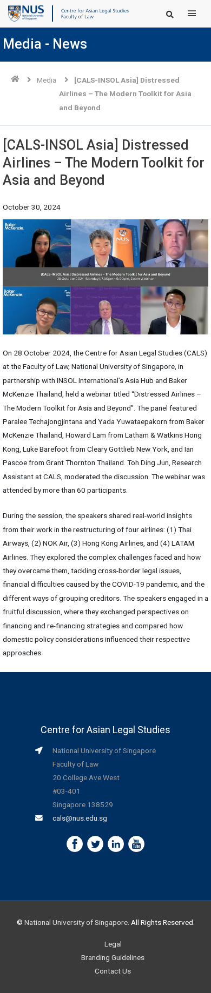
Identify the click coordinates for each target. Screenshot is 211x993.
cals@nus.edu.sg (79, 818)
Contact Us (113, 971)
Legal (113, 944)
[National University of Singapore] (26, 13)
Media (46, 80)
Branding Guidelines (112, 957)
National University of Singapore (76, 922)
